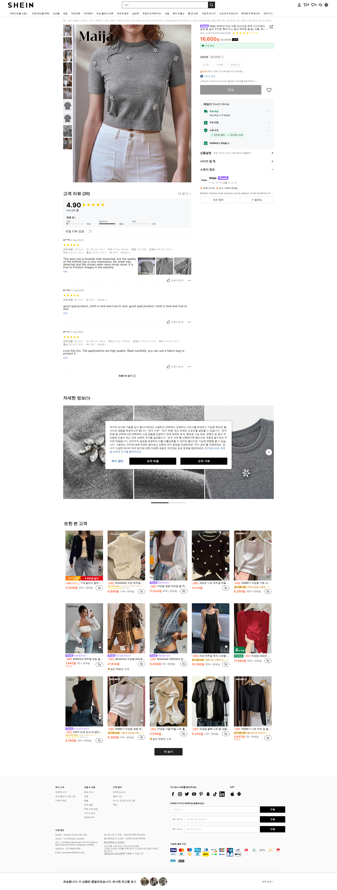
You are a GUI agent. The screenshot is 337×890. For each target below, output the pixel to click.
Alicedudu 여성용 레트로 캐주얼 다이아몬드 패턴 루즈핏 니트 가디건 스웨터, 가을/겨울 (126, 659)
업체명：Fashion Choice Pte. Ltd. (71, 835)
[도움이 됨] (168, 280)
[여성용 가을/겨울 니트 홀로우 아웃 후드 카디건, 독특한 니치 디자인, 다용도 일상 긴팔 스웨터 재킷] (168, 701)
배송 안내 (88, 792)
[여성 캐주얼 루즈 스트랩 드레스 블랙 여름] (210, 628)
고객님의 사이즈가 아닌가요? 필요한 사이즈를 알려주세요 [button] (227, 81)
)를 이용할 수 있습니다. (133, 853)
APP (232, 787)
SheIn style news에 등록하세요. (187, 803)
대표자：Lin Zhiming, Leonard (69, 838)
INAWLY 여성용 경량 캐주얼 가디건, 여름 (126, 728)
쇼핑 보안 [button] (214, 130)
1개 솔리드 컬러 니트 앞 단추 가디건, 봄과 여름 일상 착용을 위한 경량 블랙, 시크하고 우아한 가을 (84, 583)
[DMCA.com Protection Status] (181, 861)
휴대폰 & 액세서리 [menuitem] (250, 13)
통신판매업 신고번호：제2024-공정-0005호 (124, 838)
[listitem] (84, 564)
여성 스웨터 (109, 20)
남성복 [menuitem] (135, 13)
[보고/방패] (189, 280)
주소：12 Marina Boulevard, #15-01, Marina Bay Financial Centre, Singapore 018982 (76, 843)
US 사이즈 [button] (215, 57)
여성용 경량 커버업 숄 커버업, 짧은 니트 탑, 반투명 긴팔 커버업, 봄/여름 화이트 (168, 586)
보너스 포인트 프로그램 (124, 800)
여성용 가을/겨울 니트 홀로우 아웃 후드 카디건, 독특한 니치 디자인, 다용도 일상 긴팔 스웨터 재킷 (168, 728)
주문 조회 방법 (91, 809)
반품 (86, 796)
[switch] (89, 231)
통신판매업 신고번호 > (114, 842)
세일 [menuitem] (65, 13)
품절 (231, 90)
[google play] (239, 795)
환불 (86, 800)
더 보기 (168, 751)
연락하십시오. (119, 792)
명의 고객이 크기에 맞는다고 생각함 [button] (222, 71)
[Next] (269, 452)
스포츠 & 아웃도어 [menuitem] (228, 13)
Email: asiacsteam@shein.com (70, 852)
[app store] (232, 795)
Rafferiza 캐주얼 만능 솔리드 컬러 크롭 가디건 (84, 659)
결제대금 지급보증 (113, 853)
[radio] (206, 65)
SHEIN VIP (89, 817)
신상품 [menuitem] (56, 13)
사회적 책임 (60, 800)
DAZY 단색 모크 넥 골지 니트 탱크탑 (84, 732)
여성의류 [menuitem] (75, 13)
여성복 (84, 20)
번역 (65, 271)
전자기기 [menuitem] (268, 13)
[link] (306, 5)
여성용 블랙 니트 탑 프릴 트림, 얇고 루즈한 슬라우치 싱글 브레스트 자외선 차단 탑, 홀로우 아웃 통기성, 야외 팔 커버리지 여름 (211, 728)
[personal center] (299, 5)
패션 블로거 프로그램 (65, 796)
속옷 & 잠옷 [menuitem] (123, 13)
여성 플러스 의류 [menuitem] (104, 13)
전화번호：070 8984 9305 (67, 848)
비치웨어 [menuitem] (88, 13)
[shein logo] (20, 5)
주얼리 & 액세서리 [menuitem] (152, 13)
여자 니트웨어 (95, 20)
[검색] (211, 5)
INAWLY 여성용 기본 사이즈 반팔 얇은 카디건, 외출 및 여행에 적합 (253, 583)
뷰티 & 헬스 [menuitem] (178, 13)
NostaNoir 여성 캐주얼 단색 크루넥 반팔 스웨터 (126, 583)
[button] (320, 5)
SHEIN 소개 (61, 792)
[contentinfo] (227, 852)
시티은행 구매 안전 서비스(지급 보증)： (122, 846)
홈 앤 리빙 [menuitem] (193, 13)
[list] (198, 794)
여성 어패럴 (72, 20)
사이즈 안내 (89, 813)
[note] (84, 578)
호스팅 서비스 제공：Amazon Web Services (125, 834)
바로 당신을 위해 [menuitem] (40, 13)
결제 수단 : (118, 796)
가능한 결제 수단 (178, 844)
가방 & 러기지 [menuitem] (209, 13)
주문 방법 (88, 805)
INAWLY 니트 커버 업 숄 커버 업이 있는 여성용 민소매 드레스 (253, 728)
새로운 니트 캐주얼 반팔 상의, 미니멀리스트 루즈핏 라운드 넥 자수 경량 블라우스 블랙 (211, 583)
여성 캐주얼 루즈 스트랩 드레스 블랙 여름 (211, 655)
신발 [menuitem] (167, 13)
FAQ (115, 805)
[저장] (269, 90)
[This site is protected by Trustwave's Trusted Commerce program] (173, 861)
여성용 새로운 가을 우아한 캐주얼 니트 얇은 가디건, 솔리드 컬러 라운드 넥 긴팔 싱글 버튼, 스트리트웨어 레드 (253, 655)
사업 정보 (59, 830)
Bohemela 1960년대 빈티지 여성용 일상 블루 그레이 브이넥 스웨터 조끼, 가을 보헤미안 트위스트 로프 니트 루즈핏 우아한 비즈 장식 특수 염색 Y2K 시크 (168, 659)
